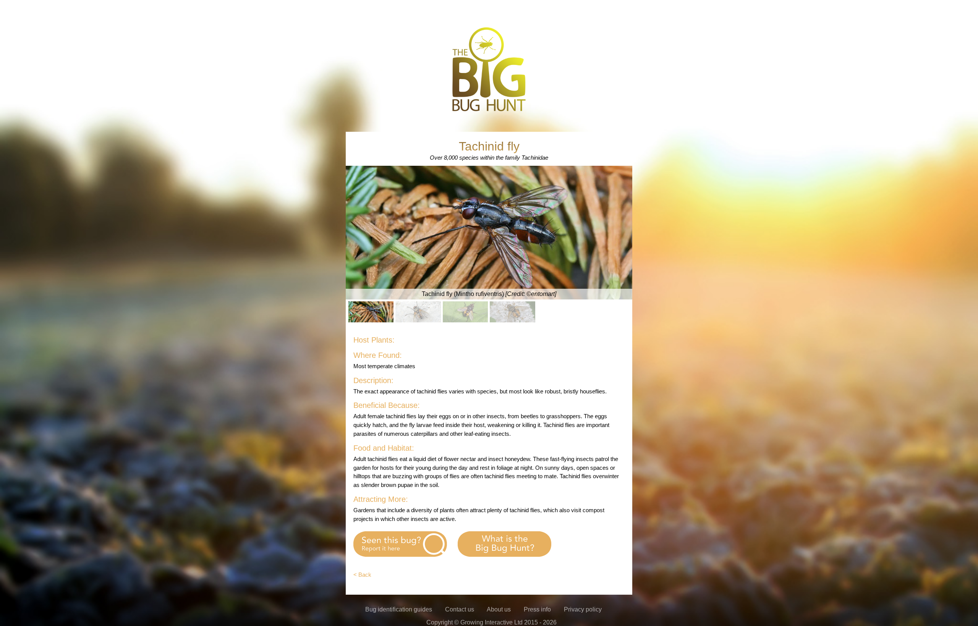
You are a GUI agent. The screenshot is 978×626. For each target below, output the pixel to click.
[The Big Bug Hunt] (489, 110)
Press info (537, 609)
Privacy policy (583, 609)
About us (499, 609)
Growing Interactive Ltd (491, 622)
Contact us (459, 609)
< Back (362, 574)
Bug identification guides (398, 609)
